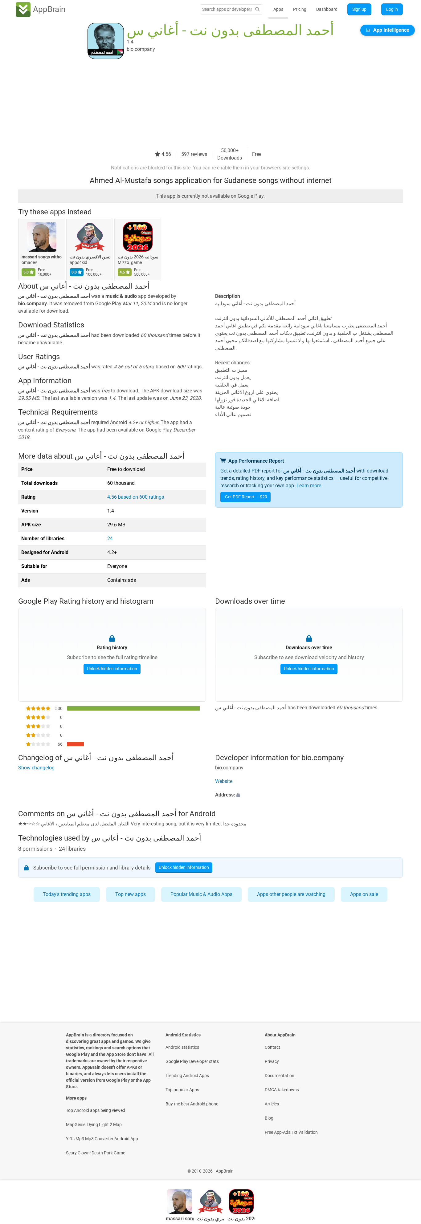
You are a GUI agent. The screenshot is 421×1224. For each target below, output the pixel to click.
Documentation (279, 1075)
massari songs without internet (42, 256)
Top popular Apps (182, 1089)
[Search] (257, 9)
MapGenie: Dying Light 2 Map (94, 1124)
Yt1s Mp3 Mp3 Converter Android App (102, 1138)
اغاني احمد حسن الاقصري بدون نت (90, 256)
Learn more (308, 485)
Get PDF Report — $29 (246, 496)
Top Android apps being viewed (95, 1110)
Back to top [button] (405, 1168)
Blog (269, 1118)
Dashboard (326, 9)
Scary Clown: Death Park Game (95, 1152)
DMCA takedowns (282, 1089)
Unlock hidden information (112, 668)
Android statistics (182, 1047)
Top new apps (130, 894)
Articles (272, 1103)
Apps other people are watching (291, 894)
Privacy (272, 1061)
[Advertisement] (203, 104)
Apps (278, 9)
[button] (309, 795)
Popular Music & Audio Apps (201, 894)
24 (110, 538)
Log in (392, 9)
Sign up (359, 9)
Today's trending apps (67, 894)
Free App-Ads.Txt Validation (291, 1132)
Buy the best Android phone (192, 1103)
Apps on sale (364, 894)
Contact (272, 1047)
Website (223, 781)
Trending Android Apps (187, 1075)
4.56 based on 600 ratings (135, 497)
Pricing (299, 9)
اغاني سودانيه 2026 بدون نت (138, 256)
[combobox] (227, 9)
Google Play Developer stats (192, 1061)
